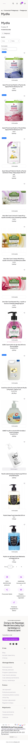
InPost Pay (5, 697)
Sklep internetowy (12, 742)
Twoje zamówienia (8, 712)
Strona (6, 566)
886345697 (20, 729)
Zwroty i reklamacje (8, 680)
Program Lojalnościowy (9, 672)
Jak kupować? (6, 689)
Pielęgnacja (23, 10)
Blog (3, 652)
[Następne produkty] (16, 566)
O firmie (4, 658)
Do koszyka (15, 80)
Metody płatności (8, 670)
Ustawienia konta (7, 714)
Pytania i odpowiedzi (8, 700)
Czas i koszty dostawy (9, 675)
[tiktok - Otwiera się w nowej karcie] (16, 644)
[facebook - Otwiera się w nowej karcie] (10, 644)
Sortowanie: (4, 46)
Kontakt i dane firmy (8, 655)
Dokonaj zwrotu (7, 667)
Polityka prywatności (9, 692)
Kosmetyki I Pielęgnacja (11, 10)
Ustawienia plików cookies (10, 695)
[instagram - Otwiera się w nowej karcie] (13, 644)
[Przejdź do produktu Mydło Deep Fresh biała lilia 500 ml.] (14, 497)
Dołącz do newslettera (11, 639)
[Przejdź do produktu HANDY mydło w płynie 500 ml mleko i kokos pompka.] (14, 412)
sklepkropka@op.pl (8, 729)
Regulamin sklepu (7, 703)
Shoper (15, 737)
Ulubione (5, 717)
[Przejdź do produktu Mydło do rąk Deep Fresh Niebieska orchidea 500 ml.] (14, 538)
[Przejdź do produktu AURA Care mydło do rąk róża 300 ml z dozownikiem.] (14, 326)
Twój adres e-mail (7, 635)
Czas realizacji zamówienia (10, 678)
